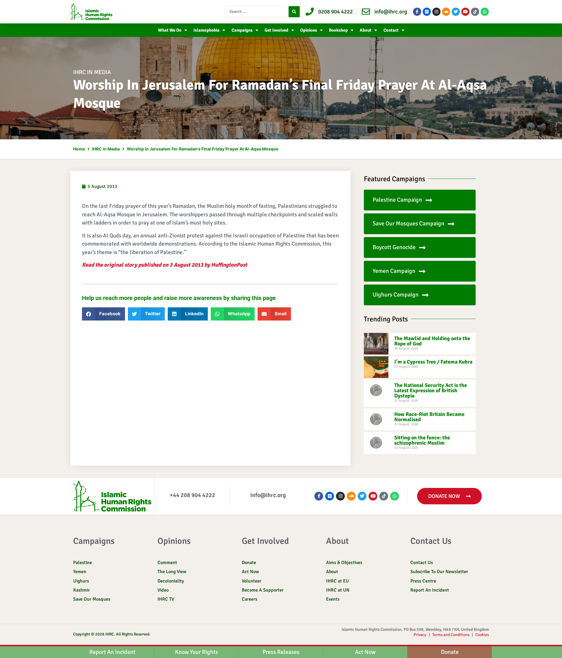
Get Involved (276, 30)
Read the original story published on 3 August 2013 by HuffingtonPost (164, 264)
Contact (391, 30)
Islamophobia (206, 30)
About (365, 30)
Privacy (420, 634)
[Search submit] (294, 11)
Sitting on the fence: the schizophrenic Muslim (422, 440)
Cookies (482, 634)
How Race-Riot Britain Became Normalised (429, 417)
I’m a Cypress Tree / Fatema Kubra (433, 362)
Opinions (308, 30)
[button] (103, 314)
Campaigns (242, 30)
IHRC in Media (92, 72)
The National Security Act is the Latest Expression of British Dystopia (430, 390)
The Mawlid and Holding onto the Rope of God (432, 341)
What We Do (169, 30)
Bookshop (338, 30)
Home (79, 148)
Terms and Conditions (451, 634)
